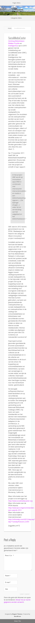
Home (9, 28)
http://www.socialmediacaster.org (20, 501)
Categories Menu (16, 18)
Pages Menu (16, 3)
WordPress (17, 616)
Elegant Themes (17, 614)
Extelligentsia (13, 46)
